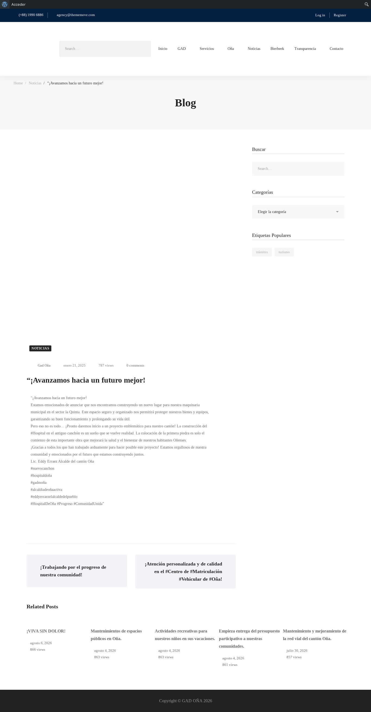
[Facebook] (355, 48)
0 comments (135, 365)
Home (18, 83)
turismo (284, 252)
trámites (262, 252)
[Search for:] (105, 49)
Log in (320, 15)
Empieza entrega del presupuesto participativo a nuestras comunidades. (249, 639)
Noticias (35, 83)
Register (340, 15)
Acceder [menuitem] (18, 4)
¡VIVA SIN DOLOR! (46, 631)
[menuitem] (5, 4)
